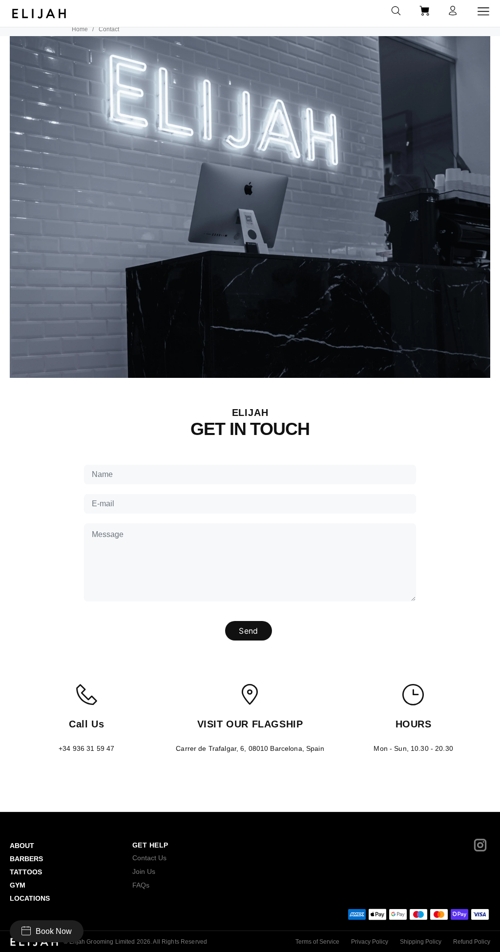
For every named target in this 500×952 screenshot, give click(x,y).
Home (80, 29)
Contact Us (149, 858)
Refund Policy (471, 941)
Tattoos (26, 872)
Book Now (54, 931)
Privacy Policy (369, 941)
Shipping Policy (420, 941)
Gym (17, 885)
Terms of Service (317, 941)
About (22, 845)
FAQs (140, 885)
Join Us (143, 871)
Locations (30, 898)
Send (248, 631)
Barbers (26, 859)
